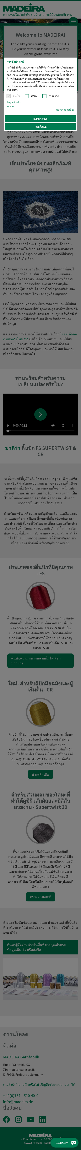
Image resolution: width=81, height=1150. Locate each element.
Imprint (11, 105)
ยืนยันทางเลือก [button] (40, 118)
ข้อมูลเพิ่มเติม (14, 102)
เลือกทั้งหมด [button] (41, 126)
